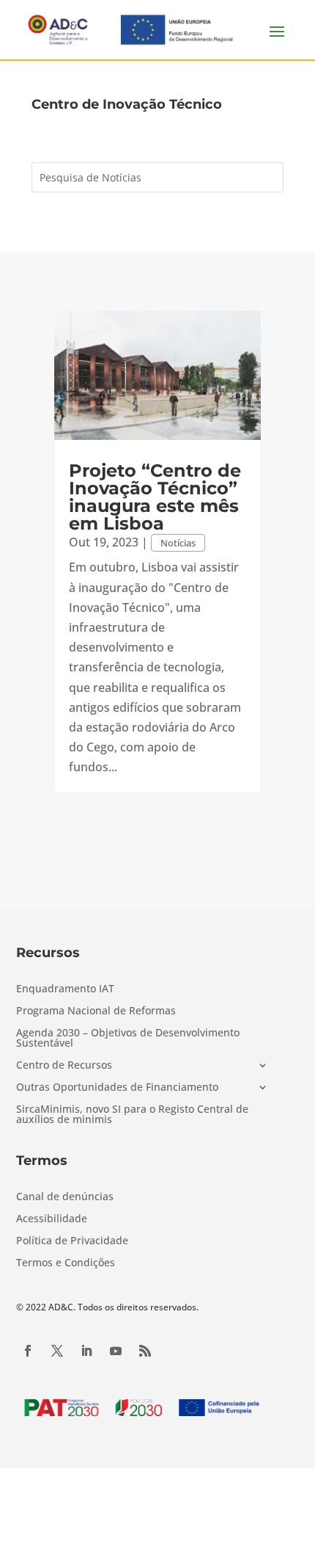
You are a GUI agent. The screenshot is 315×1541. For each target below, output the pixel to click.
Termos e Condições (65, 1263)
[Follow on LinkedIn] (86, 1351)
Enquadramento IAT (65, 989)
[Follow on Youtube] (115, 1351)
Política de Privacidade (72, 1241)
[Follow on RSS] (145, 1351)
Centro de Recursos (64, 1066)
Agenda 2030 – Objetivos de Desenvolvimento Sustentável (128, 1039)
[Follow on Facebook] (28, 1351)
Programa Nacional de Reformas (96, 1011)
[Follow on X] (57, 1351)
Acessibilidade (51, 1219)
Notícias (178, 542)
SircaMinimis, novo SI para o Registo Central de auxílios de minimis (132, 1115)
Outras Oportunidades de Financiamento (117, 1088)
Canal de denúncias (65, 1197)
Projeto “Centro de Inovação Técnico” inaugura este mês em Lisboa (155, 497)
